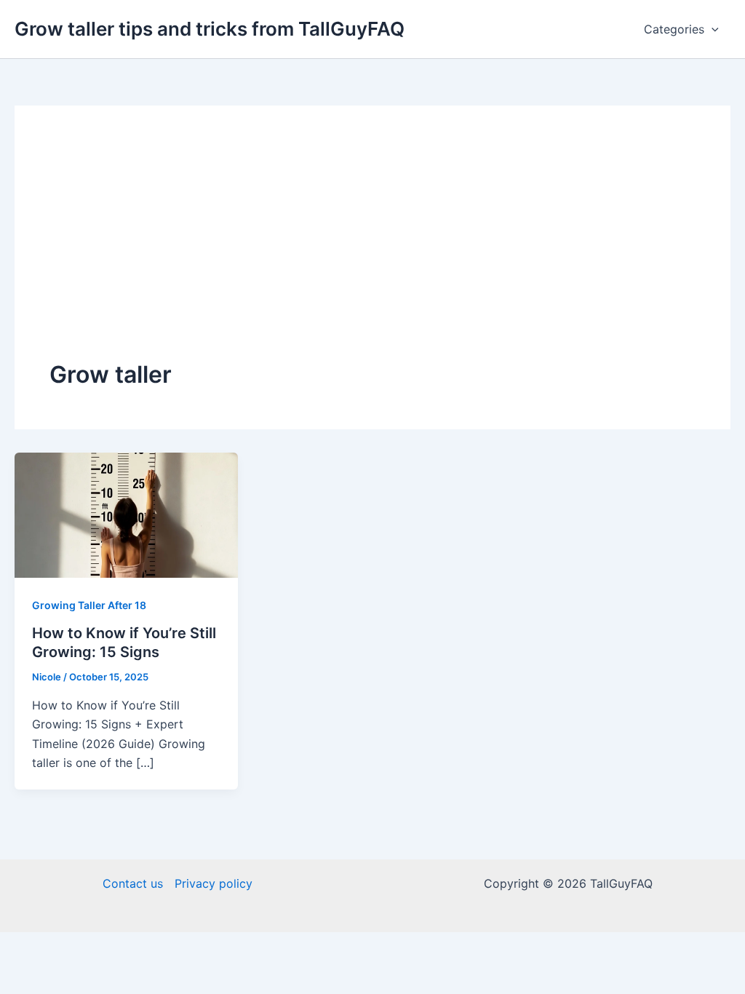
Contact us (133, 883)
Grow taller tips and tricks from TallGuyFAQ (210, 28)
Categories (674, 29)
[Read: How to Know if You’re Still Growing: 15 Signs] (126, 513)
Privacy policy (213, 883)
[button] (711, 29)
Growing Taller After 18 (89, 605)
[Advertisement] (372, 249)
